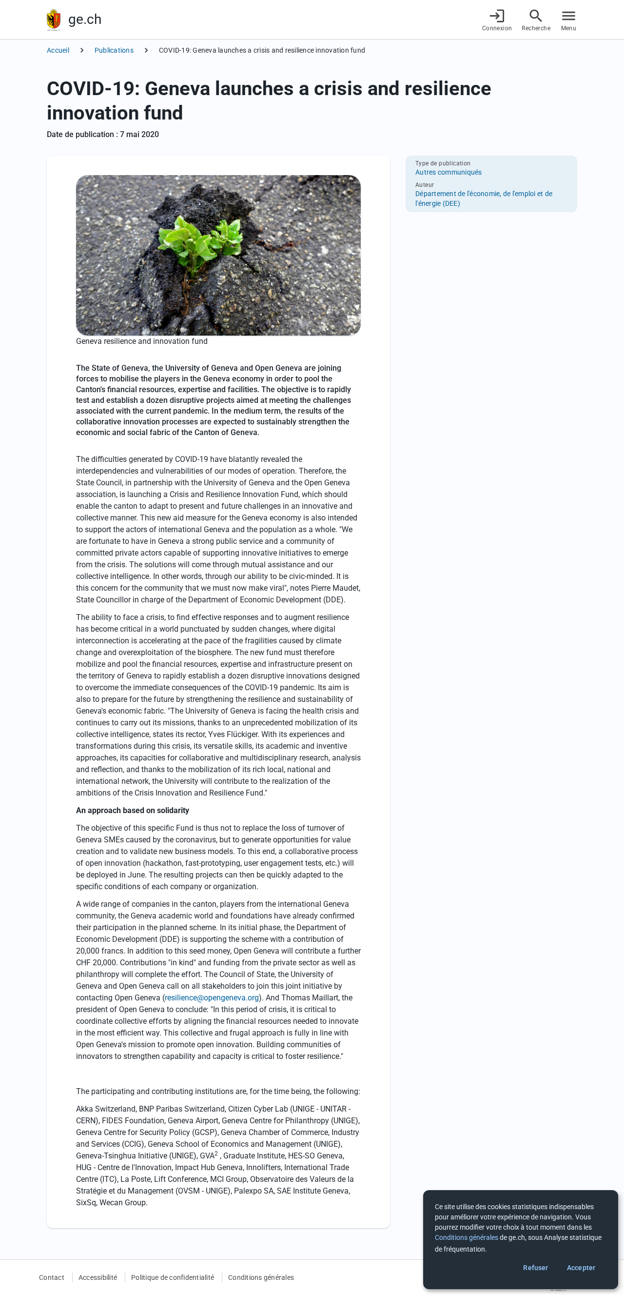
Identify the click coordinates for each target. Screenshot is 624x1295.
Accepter (581, 1268)
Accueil (58, 50)
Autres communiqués (448, 172)
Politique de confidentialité (172, 1277)
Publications (114, 50)
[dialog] (520, 1239)
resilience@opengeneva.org (212, 997)
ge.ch (84, 19)
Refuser (535, 1268)
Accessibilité (97, 1277)
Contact (51, 1277)
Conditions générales (261, 1277)
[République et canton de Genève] (53, 20)
